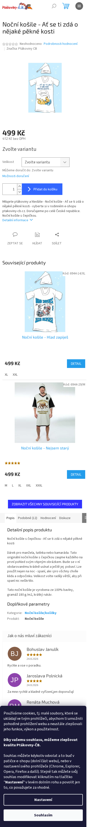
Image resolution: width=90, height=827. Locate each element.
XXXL (39, 485)
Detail (76, 363)
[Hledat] (54, 6)
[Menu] (79, 6)
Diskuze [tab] (65, 518)
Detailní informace (15, 220)
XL (6, 374)
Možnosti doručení (15, 176)
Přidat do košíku (45, 189)
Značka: (21, 48)
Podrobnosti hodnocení (61, 44)
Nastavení (43, 799)
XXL (15, 374)
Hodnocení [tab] (48, 518)
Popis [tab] (10, 518)
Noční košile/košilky (40, 613)
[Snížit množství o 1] (19, 192)
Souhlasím (43, 815)
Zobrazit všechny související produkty (45, 504)
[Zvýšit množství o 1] (19, 186)
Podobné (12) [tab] (27, 518)
